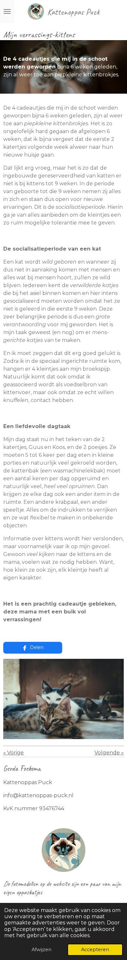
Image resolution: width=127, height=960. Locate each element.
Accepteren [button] (95, 949)
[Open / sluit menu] (7, 11)
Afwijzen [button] (41, 949)
